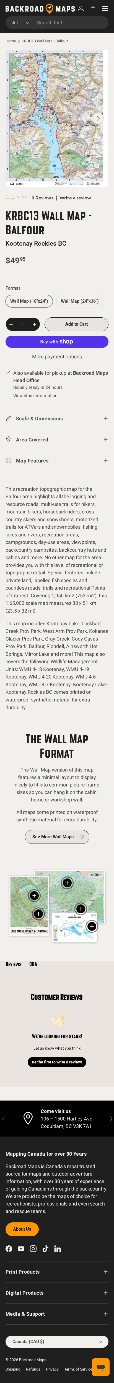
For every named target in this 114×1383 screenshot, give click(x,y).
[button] (93, 8)
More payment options (57, 356)
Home (11, 41)
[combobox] (57, 22)
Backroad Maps (32, 1360)
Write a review (75, 198)
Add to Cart (76, 324)
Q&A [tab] (33, 964)
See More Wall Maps (53, 836)
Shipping (13, 1369)
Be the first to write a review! (57, 1062)
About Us (22, 1229)
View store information (35, 395)
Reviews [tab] (14, 964)
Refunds (33, 1369)
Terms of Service (78, 1369)
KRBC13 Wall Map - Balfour (45, 41)
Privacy (52, 1369)
